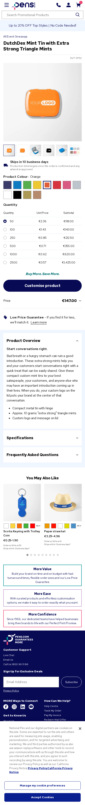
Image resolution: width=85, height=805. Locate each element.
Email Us (8, 659)
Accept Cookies (42, 797)
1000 (13, 254)
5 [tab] (42, 555)
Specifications (20, 437)
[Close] (80, 728)
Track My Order (52, 710)
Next (76, 150)
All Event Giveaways (15, 36)
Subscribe (71, 682)
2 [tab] (31, 555)
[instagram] (14, 708)
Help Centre (51, 706)
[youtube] (31, 708)
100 (12, 229)
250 (12, 238)
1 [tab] (27, 555)
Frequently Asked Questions (32, 454)
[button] (6, 525)
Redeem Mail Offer (55, 719)
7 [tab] (50, 555)
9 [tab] (58, 555)
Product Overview (23, 340)
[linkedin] (23, 708)
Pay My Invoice (52, 715)
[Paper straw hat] (63, 502)
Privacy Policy (11, 690)
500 (13, 246)
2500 (13, 262)
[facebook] (6, 708)
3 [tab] (35, 555)
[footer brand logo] (18, 639)
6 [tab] (46, 555)
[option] (7, 185)
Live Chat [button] (8, 655)
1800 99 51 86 (20, 664)
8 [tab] (54, 555)
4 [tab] (39, 555)
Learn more (39, 322)
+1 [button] (37, 526)
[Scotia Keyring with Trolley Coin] (22, 502)
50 (12, 221)
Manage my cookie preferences (42, 785)
